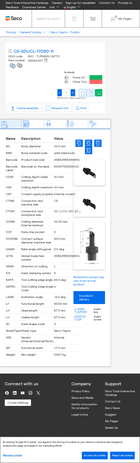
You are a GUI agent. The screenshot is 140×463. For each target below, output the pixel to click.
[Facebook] (7, 393)
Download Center (34, 7)
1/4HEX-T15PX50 (80, 310)
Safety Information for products (84, 406)
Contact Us (106, 3)
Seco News (112, 408)
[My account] (121, 18)
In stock (69, 72)
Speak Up (111, 427)
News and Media (82, 397)
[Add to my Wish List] (98, 92)
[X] (38, 393)
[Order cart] (92, 18)
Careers (57, 3)
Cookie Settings (17, 402)
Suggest (110, 414)
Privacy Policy (80, 391)
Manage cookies (12, 455)
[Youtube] (22, 393)
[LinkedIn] (15, 393)
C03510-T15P (80, 318)
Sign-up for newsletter (81, 3)
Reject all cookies (122, 455)
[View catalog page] (90, 92)
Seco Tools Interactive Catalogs (27, 3)
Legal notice (79, 414)
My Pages (111, 421)
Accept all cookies (95, 455)
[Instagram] (30, 393)
